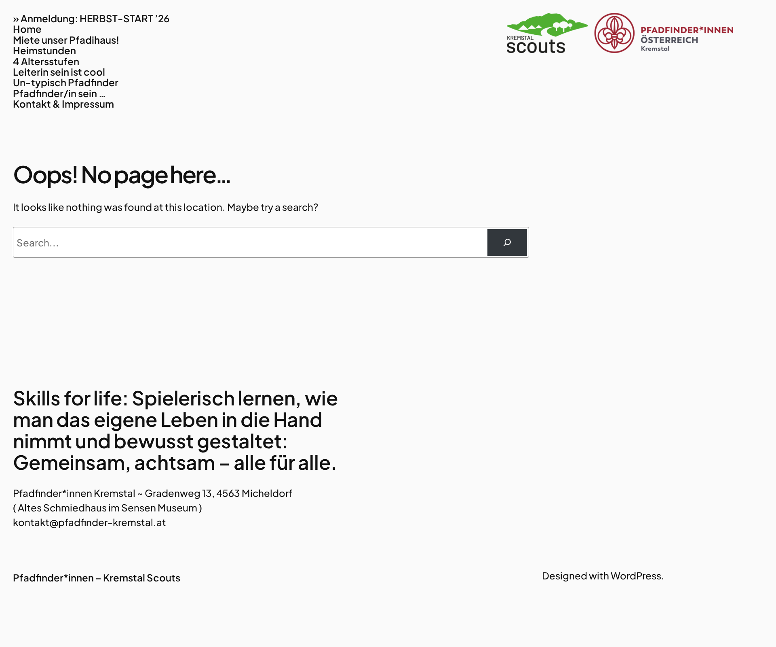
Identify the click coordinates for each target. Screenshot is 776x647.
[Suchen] (507, 242)
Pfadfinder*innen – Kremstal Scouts (96, 577)
